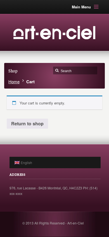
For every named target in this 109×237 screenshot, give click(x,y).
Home (14, 81)
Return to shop (27, 123)
